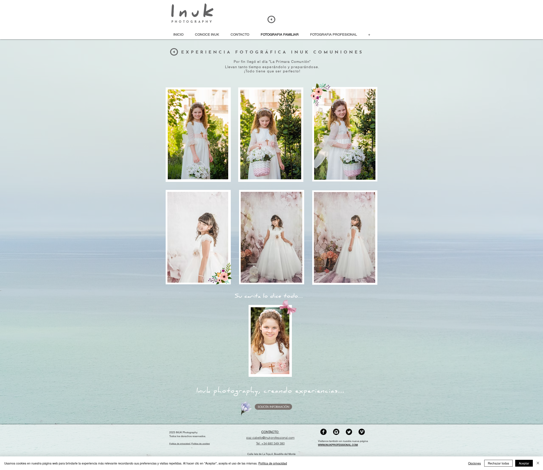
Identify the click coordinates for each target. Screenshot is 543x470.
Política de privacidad (272, 463)
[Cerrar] (537, 463)
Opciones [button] (474, 463)
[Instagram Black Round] (336, 432)
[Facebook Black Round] (323, 432)
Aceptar (524, 463)
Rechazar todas (498, 463)
